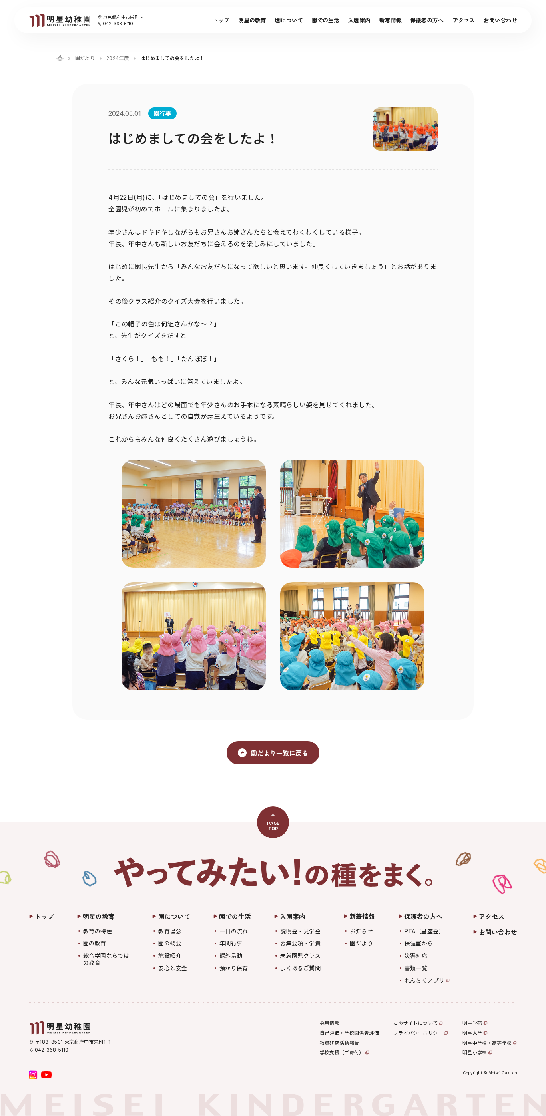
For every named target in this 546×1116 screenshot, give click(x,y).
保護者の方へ (427, 20)
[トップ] (60, 58)
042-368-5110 (118, 23)
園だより (85, 58)
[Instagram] (33, 1074)
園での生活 (325, 20)
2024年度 (117, 58)
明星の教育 (252, 20)
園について (289, 20)
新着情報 (390, 20)
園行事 (162, 113)
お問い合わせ (500, 20)
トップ (221, 20)
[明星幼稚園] (59, 20)
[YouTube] (46, 1074)
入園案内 (359, 20)
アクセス (463, 20)
